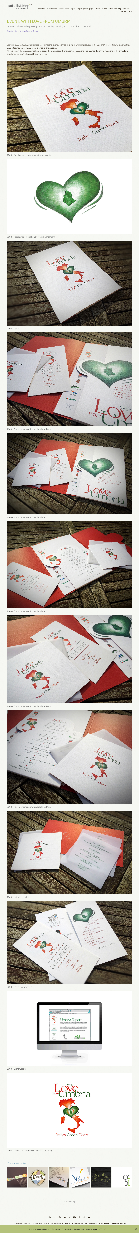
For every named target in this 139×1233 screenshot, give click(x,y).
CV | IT (130, 11)
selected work (52, 8)
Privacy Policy (79, 1229)
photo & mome (101, 8)
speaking (117, 8)
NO (105, 1229)
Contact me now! (110, 1223)
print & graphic (88, 8)
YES (100, 1229)
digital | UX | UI (76, 8)
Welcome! (41, 8)
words (110, 8)
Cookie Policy (67, 1229)
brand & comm (64, 8)
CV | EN (123, 11)
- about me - (127, 8)
